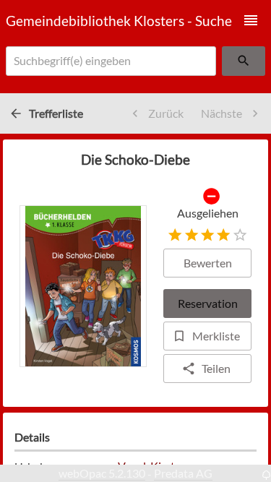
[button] (250, 20)
